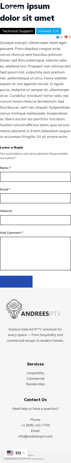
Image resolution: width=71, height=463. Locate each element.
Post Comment (16, 281)
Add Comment (11, 233)
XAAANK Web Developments (30, 458)
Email (5, 189)
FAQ (56, 7)
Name (5, 168)
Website (6, 211)
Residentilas (35, 384)
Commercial (35, 378)
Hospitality (35, 373)
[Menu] (65, 8)
